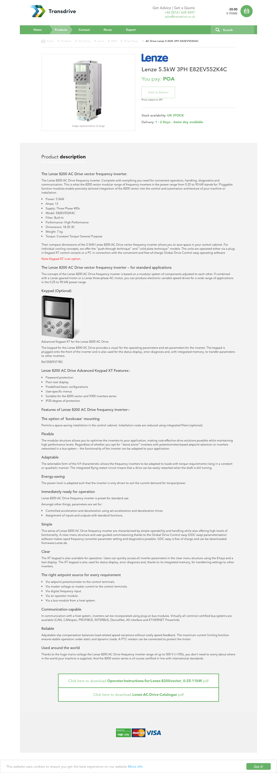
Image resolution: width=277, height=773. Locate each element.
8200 (114, 41)
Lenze (100, 41)
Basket (247, 11)
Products (64, 30)
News (108, 30)
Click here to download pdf (138, 680)
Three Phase (131, 41)
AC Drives (84, 41)
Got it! (258, 766)
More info (135, 766)
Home (37, 30)
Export (131, 30)
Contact (84, 30)
